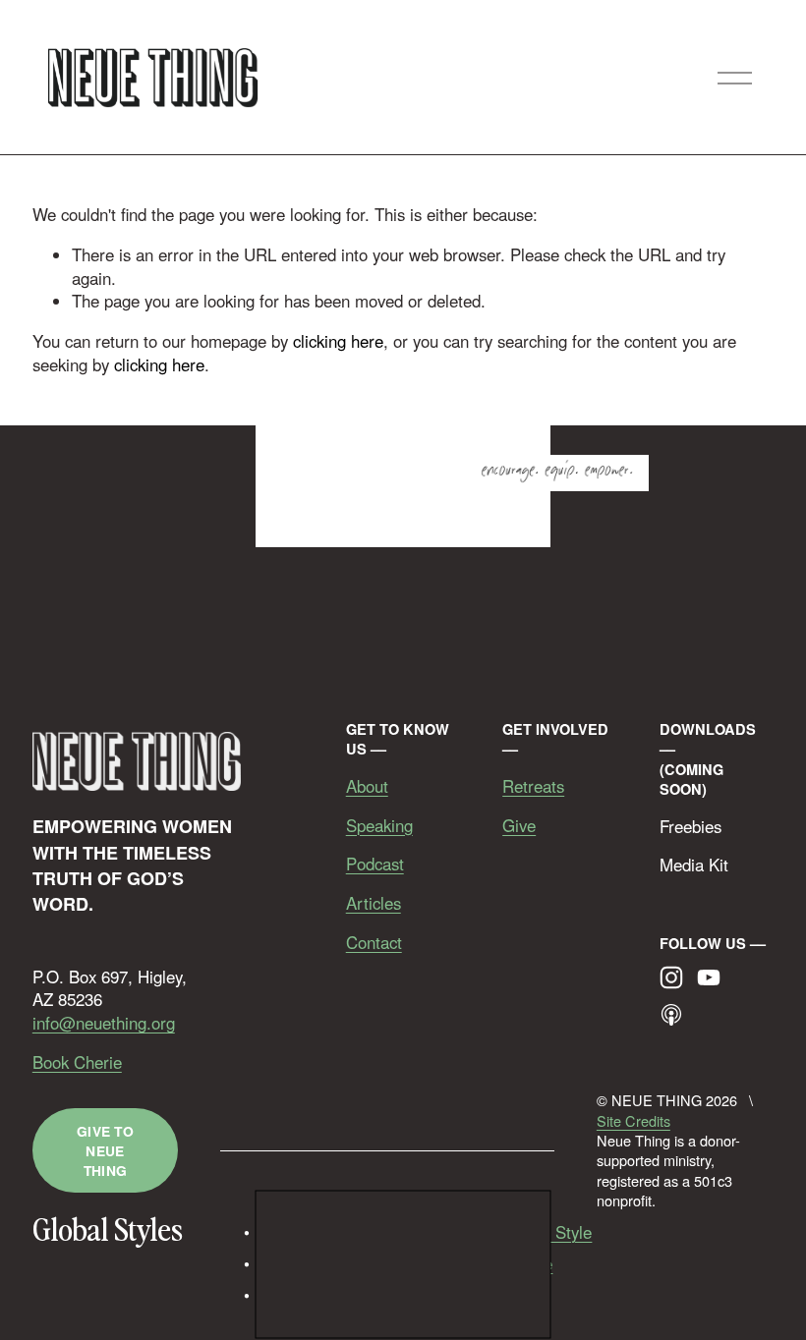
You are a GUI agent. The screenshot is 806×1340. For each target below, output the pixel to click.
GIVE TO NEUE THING (105, 1150)
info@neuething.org (103, 1023)
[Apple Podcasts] (671, 1015)
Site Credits (633, 1121)
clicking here (338, 341)
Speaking (379, 825)
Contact (374, 942)
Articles (373, 903)
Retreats (533, 786)
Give (519, 825)
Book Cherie (77, 1062)
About (367, 786)
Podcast (375, 864)
